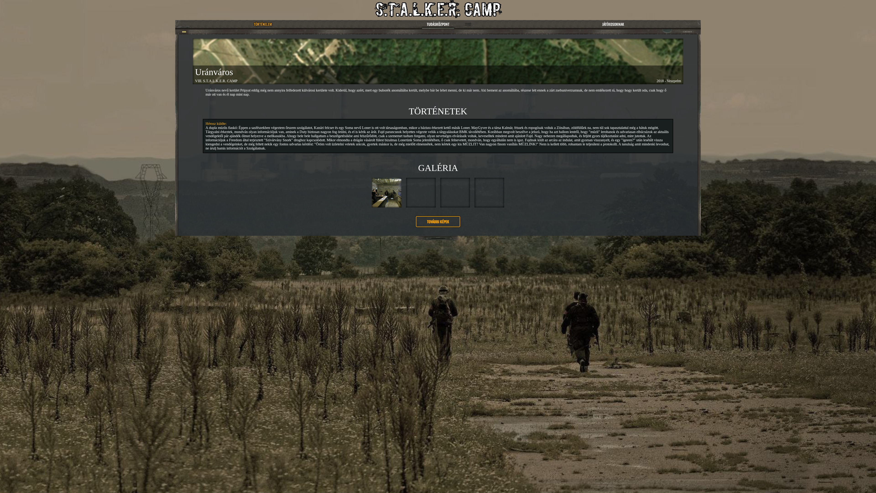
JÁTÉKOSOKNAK (613, 24)
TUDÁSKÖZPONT (438, 24)
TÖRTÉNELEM (263, 24)
